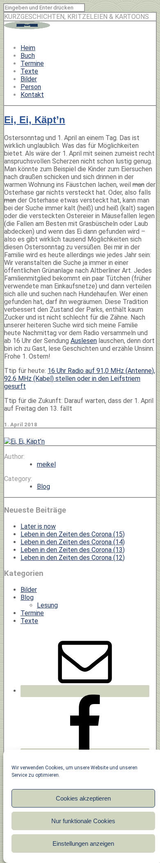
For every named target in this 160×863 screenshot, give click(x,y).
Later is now (38, 526)
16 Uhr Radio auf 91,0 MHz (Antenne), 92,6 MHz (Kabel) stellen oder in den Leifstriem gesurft (79, 378)
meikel (46, 464)
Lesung (47, 605)
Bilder (29, 79)
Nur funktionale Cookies (83, 820)
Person (31, 87)
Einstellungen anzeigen (83, 843)
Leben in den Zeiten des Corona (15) (73, 534)
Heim (28, 48)
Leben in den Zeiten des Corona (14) (73, 542)
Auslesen (84, 341)
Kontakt (32, 95)
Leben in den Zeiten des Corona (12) (73, 558)
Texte (29, 71)
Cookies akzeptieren (83, 798)
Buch (28, 56)
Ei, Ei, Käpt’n (34, 119)
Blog (43, 486)
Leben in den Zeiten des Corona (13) (73, 550)
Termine (32, 63)
